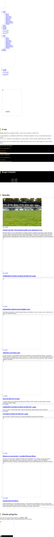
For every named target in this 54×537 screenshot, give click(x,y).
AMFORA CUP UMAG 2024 (11, 353)
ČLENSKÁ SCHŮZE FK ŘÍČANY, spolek (15, 414)
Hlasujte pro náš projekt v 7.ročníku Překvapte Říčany (19, 456)
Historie (4, 26)
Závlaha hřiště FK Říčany (10, 501)
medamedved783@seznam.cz (6, 161)
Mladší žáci (8, 20)
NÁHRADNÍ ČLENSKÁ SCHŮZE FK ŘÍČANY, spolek (19, 407)
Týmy (4, 12)
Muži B (7, 15)
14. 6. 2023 (5, 498)
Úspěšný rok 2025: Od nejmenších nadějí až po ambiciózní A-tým (22, 230)
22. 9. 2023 (5, 411)
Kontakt (4, 27)
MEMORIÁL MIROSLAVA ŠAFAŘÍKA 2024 (16, 309)
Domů (4, 11)
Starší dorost (8, 16)
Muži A (7, 13)
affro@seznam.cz (3, 152)
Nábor (4, 25)
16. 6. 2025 (5, 273)
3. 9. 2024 (5, 306)
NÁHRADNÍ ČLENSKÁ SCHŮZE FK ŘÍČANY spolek (19, 276)
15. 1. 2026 (5, 227)
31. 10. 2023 (5, 404)
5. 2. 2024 (5, 395)
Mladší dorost (9, 17)
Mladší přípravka (9, 22)
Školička (7, 24)
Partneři (4, 29)
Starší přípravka (9, 21)
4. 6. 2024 (5, 350)
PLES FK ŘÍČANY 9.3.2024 (11, 398)
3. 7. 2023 (5, 453)
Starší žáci (8, 19)
